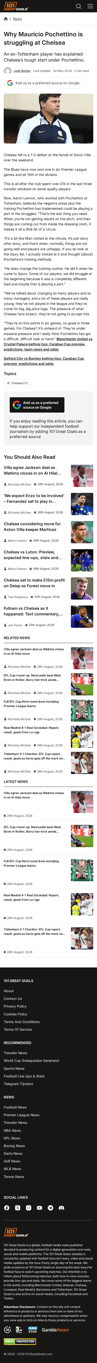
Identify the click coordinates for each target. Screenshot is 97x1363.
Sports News (14, 1068)
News (17, 19)
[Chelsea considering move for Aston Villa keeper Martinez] (82, 532)
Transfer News (15, 1053)
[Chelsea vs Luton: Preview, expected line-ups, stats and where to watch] (82, 560)
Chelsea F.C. (20, 383)
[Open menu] (90, 6)
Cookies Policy (15, 1014)
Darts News (13, 1153)
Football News (15, 1107)
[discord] (61, 1208)
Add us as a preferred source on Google (47, 83)
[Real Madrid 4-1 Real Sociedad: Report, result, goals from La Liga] (82, 737)
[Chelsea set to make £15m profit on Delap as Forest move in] (82, 588)
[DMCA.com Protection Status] (20, 1344)
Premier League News (21, 1115)
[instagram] (29, 1208)
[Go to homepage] (16, 6)
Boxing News (14, 1146)
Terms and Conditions (22, 1022)
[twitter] (18, 1208)
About (9, 991)
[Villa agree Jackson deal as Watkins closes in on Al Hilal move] (82, 476)
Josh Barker (22, 71)
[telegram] (50, 1208)
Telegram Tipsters (18, 1084)
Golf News (12, 1161)
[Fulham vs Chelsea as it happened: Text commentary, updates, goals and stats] (82, 617)
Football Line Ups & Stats (24, 1076)
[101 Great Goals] (48, 1233)
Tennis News (14, 1176)
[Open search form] (79, 6)
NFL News (12, 1138)
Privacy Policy (15, 1006)
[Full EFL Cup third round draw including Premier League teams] (82, 710)
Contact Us (13, 998)
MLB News (12, 1169)
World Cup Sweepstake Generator (31, 1060)
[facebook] (7, 1208)
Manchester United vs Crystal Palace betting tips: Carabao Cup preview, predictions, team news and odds (48, 344)
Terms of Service (18, 1029)
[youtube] (40, 1208)
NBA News (12, 1130)
